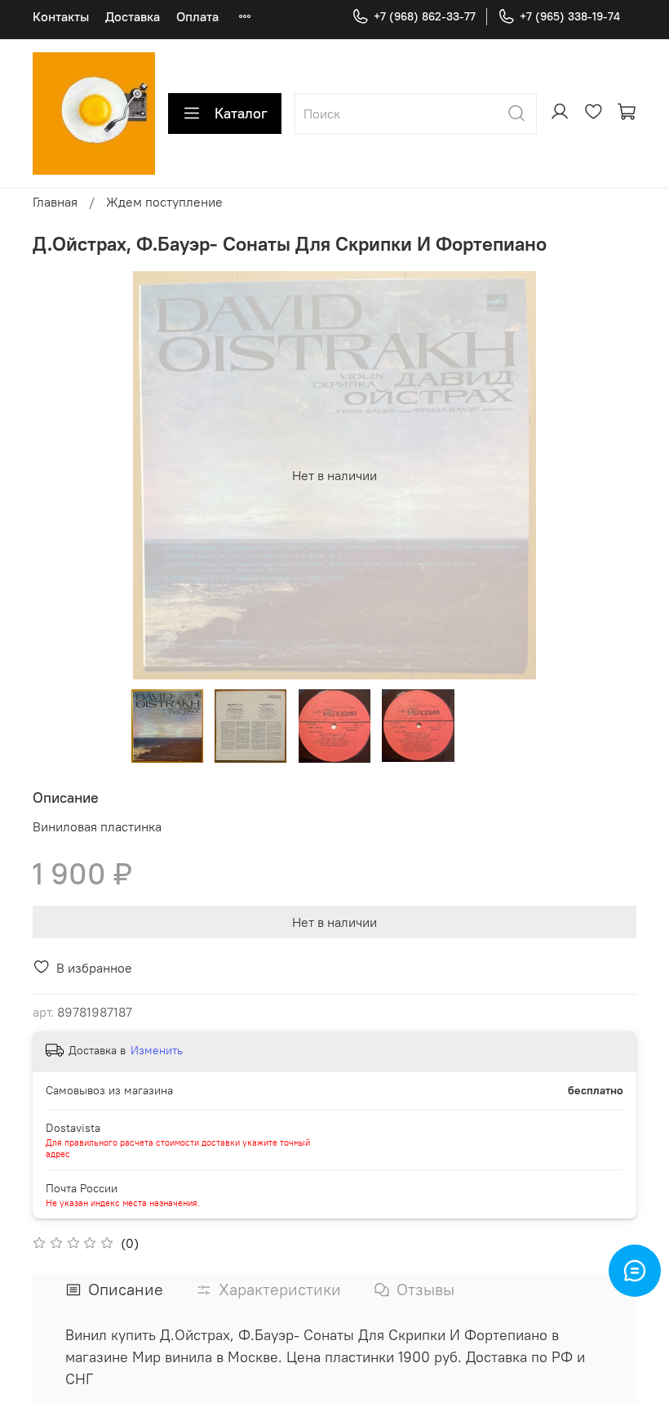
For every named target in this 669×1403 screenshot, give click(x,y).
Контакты (61, 16)
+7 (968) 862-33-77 (425, 16)
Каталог (241, 113)
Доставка (132, 16)
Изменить (157, 1050)
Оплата (197, 16)
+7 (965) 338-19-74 (570, 16)
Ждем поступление (164, 202)
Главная (55, 202)
